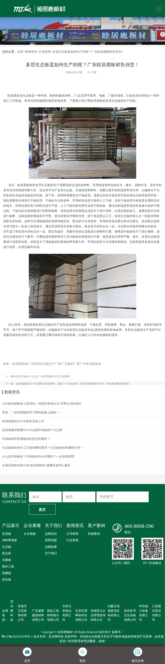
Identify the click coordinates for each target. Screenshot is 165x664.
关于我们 (53, 525)
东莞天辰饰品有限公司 (66, 613)
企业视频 (30, 533)
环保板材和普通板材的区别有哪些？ (26, 439)
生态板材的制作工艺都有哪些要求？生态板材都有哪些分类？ (42, 447)
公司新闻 (72, 533)
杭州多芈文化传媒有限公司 (130, 615)
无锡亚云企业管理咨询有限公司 (97, 615)
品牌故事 (51, 546)
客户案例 (96, 525)
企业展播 (32, 525)
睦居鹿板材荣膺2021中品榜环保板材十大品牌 (32, 430)
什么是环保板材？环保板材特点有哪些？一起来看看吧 (38, 456)
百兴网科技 (11, 610)
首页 (20, 51)
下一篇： (67, 383)
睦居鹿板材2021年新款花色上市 (23, 421)
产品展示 (10, 525)
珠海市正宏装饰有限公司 (22, 613)
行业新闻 (45, 51)
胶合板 (6, 553)
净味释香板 (9, 540)
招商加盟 (51, 540)
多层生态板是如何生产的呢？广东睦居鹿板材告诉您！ (88, 51)
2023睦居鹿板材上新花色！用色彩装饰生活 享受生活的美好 (41, 403)
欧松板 (6, 579)
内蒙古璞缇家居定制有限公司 (114, 613)
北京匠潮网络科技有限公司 (81, 615)
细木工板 (8, 566)
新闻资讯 (31, 51)
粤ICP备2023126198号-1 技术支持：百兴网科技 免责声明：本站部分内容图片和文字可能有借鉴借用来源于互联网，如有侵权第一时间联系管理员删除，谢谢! (82, 639)
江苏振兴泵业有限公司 (156, 613)
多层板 (6, 533)
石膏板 (6, 560)
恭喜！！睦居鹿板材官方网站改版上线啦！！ (32, 412)
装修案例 (94, 533)
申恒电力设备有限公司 (143, 613)
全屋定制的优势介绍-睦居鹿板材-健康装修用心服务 (36, 465)
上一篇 (38, 376)
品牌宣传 (51, 533)
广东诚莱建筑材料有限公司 (38, 615)
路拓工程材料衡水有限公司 (53, 615)
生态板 (6, 546)
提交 (42, 509)
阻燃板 (6, 573)
